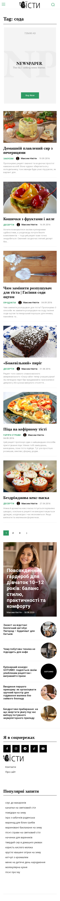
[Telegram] (25, 748)
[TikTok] (34, 748)
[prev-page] (44, 547)
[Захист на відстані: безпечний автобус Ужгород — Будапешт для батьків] (49, 629)
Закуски (8, 158)
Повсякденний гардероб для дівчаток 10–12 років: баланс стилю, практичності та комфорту (26, 588)
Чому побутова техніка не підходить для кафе (19, 650)
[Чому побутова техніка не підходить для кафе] (49, 650)
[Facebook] (7, 748)
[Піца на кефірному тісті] (30, 408)
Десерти (8, 225)
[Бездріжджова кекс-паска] (30, 476)
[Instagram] (16, 748)
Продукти (9, 302)
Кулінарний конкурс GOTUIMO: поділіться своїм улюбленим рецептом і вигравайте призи (20, 671)
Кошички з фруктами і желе (28, 219)
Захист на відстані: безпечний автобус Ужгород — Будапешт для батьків (19, 629)
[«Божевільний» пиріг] (30, 342)
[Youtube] (43, 748)
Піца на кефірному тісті (25, 429)
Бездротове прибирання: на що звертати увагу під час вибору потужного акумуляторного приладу (20, 714)
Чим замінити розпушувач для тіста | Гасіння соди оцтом (27, 292)
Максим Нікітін (29, 158)
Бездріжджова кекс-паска (26, 498)
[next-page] (26, 533)
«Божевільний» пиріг (22, 363)
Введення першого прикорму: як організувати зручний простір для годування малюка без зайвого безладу (19, 692)
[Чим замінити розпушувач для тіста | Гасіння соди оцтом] (30, 267)
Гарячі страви (12, 435)
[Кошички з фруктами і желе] (30, 197)
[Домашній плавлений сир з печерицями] (30, 127)
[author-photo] (18, 158)
